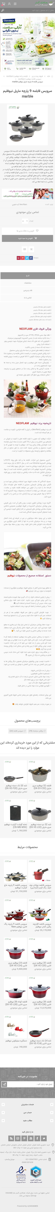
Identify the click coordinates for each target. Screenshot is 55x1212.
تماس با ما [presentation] (27, 297)
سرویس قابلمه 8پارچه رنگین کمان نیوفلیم (42, 925)
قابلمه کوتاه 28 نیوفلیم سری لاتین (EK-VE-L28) (16, 1003)
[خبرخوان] (11, 1138)
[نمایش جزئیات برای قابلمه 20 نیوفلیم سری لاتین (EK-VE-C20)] (39, 949)
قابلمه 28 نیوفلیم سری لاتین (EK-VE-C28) (41, 1003)
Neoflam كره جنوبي (19, 204)
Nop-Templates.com (32, 1202)
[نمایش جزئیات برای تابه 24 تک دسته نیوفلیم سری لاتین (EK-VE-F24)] (39, 1026)
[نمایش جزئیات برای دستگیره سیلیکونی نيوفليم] (15, 1026)
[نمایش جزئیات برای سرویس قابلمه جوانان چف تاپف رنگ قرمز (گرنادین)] (39, 871)
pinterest (23, 258)
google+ (19, 258)
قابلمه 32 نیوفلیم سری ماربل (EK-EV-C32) (41, 787)
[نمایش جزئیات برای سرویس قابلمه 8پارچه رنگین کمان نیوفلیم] (39, 910)
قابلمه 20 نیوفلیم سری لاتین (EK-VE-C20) (41, 964)
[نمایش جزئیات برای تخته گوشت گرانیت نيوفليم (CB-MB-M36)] (15, 810)
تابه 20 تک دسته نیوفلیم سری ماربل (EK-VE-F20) (16, 787)
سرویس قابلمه (18, 731)
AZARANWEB (32, 1206)
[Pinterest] (24, 1138)
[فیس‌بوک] (37, 1138)
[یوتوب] (31, 1138)
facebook (31, 258)
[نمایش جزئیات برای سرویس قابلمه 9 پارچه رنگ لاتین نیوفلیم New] (15, 910)
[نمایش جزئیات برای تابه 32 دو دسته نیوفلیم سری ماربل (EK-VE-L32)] (39, 810)
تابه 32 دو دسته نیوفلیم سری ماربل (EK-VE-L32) (40, 826)
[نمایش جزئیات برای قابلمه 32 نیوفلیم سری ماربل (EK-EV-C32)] (39, 771)
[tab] (28, 276)
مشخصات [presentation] (27, 283)
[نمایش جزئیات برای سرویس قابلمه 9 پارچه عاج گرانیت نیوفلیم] (15, 871)
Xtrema (36, 463)
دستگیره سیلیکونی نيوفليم (16, 1041)
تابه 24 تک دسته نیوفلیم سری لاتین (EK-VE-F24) (40, 1042)
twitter (27, 258)
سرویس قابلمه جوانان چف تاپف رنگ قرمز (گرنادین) (40, 886)
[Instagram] (18, 1138)
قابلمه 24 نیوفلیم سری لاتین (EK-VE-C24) (17, 964)
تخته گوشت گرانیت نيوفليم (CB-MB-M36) (15, 826)
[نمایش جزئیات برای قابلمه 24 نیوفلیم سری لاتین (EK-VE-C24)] (15, 949)
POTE (7, 460)
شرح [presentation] (27, 275)
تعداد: (31, 221)
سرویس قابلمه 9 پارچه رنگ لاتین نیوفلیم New (15, 925)
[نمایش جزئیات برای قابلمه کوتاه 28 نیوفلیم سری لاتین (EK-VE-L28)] (15, 987)
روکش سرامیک (38, 731)
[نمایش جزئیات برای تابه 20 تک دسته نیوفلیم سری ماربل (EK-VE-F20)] (15, 771)
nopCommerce (33, 1199)
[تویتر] (44, 1138)
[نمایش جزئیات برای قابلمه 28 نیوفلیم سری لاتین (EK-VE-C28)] (39, 987)
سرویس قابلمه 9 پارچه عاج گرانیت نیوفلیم (15, 886)
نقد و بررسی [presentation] (27, 290)
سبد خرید (3, 4)
